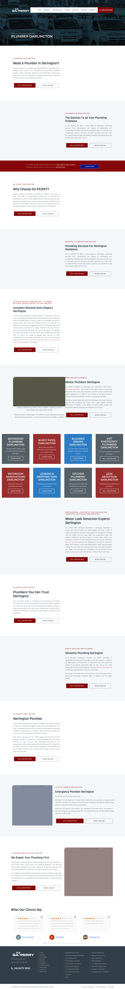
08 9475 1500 (60, 167)
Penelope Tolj (60, 937)
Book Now (92, 10)
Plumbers (24, 33)
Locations (17, 33)
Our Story (84, 10)
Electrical (75, 10)
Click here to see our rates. (66, 164)
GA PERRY (15, 987)
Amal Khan (26, 937)
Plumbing (67, 10)
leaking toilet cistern (103, 667)
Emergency (47, 10)
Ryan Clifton (93, 937)
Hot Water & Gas (57, 10)
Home (39, 10)
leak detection (74, 542)
